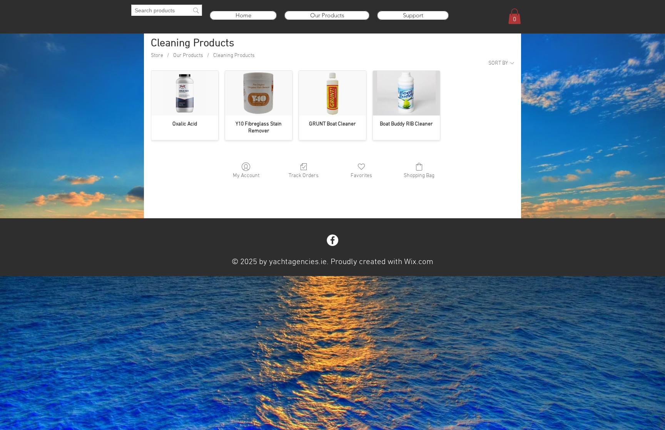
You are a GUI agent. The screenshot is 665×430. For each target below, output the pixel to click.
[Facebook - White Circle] (332, 240)
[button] (514, 16)
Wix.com (418, 262)
